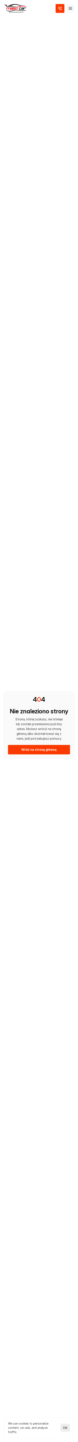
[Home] (15, 8)
